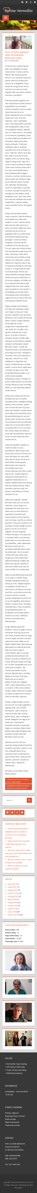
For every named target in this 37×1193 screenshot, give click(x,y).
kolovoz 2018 (13, 915)
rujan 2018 (12, 911)
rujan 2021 (12, 884)
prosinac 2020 (13, 893)
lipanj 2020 (12, 899)
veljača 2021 (13, 890)
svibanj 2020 (13, 902)
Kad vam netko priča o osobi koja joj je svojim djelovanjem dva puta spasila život (18, 853)
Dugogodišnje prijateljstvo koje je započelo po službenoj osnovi (17, 787)
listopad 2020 (13, 896)
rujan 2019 (12, 908)
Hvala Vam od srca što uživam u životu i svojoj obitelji (17, 780)
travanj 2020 (13, 905)
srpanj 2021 (12, 887)
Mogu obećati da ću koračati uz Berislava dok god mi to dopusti (17, 844)
